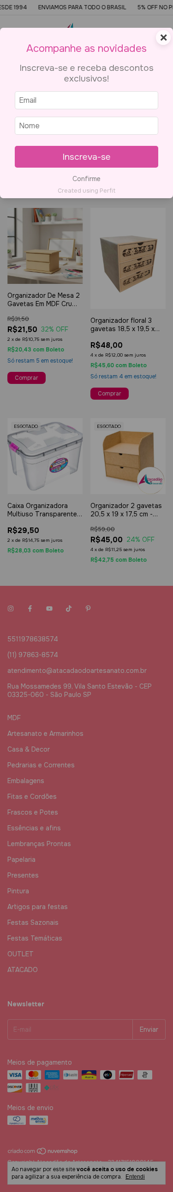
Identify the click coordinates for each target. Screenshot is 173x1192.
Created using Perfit (86, 190)
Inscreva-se (86, 157)
